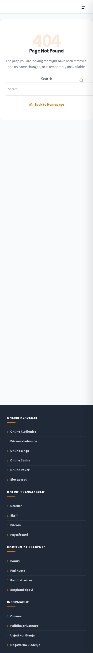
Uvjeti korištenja (22, 635)
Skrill (14, 515)
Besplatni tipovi (21, 590)
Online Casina (20, 460)
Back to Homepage (49, 104)
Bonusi (15, 561)
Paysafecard (19, 535)
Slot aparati (18, 480)
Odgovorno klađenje (25, 645)
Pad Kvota (17, 570)
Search (46, 78)
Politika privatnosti (24, 626)
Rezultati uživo (21, 580)
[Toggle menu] (84, 6)
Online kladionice (23, 432)
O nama (15, 616)
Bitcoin (15, 525)
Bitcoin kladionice (23, 441)
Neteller (16, 506)
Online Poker (20, 470)
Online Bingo (19, 451)
